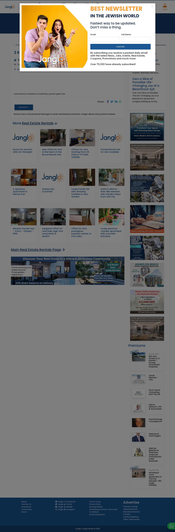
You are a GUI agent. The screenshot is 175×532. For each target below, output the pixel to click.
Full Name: (126, 34)
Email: (93, 34)
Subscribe (120, 47)
